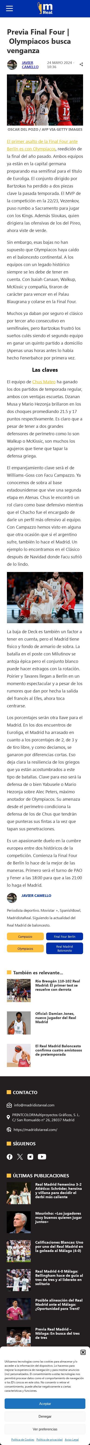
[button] (83, 1352)
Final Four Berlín (64, 936)
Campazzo (25, 936)
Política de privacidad (49, 1439)
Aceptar (45, 1404)
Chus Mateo (44, 381)
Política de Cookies (22, 1439)
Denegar (45, 1416)
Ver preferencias (45, 1429)
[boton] (9, 9)
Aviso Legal (72, 1439)
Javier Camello (30, 64)
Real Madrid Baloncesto (64, 948)
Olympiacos (25, 948)
